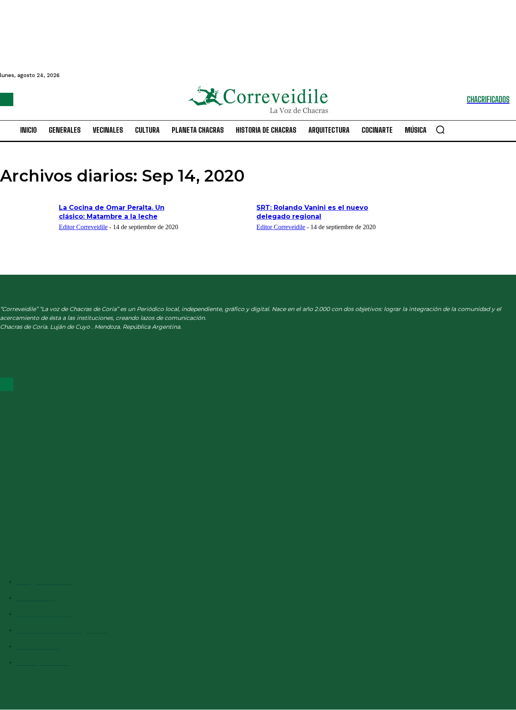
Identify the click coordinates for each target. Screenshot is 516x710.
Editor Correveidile (83, 226)
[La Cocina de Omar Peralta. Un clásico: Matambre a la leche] (27, 222)
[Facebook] (6, 99)
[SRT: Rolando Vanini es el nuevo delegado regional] (225, 222)
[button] (440, 129)
